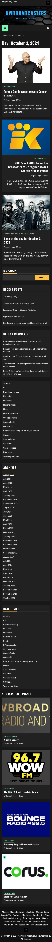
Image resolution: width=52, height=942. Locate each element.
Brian (20, 100)
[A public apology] (26, 715)
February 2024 (9, 582)
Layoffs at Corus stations (14, 317)
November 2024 (10, 545)
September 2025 (10, 504)
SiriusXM (7, 443)
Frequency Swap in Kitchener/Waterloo (19, 310)
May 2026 (7, 487)
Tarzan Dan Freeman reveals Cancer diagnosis (25, 93)
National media (9, 87)
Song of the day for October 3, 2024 (22, 240)
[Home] (5, 28)
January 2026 (9, 495)
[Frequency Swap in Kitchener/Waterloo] (26, 819)
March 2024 (8, 577)
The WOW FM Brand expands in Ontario (19, 303)
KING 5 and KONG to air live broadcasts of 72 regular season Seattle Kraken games (28, 167)
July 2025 (7, 512)
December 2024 (10, 540)
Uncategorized (9, 448)
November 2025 (10, 499)
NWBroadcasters (26, 13)
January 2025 (9, 536)
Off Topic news (10, 418)
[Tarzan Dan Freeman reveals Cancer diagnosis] (26, 65)
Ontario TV (8, 426)
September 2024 (10, 553)
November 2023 (10, 594)
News (5, 409)
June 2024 (7, 565)
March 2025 (8, 528)
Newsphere (42, 936)
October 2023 (9, 598)
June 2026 (7, 483)
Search (10, 271)
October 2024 (9, 549)
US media (7, 452)
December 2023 (10, 590)
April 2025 (7, 524)
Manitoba (7, 396)
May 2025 (7, 520)
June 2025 (7, 516)
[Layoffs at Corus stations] (26, 871)
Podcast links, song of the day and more (19, 234)
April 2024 (7, 573)
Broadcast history (11, 392)
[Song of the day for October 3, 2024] (26, 212)
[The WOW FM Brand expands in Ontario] (26, 767)
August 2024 (8, 557)
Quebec (6, 435)
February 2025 (9, 532)
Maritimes (7, 400)
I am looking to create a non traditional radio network (25, 323)
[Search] (48, 28)
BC (4, 387)
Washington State (40, 158)
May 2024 (7, 569)
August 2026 (8, 475)
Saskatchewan (9, 439)
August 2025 (8, 508)
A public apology (10, 297)
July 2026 (7, 479)
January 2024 (9, 586)
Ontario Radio (9, 422)
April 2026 (7, 491)
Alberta (6, 383)
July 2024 (7, 561)
